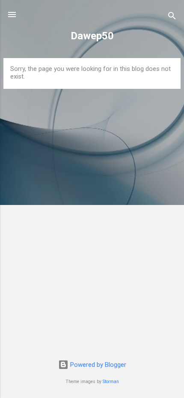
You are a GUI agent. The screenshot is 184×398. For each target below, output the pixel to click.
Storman (111, 381)
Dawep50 (92, 36)
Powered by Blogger (97, 365)
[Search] (172, 17)
